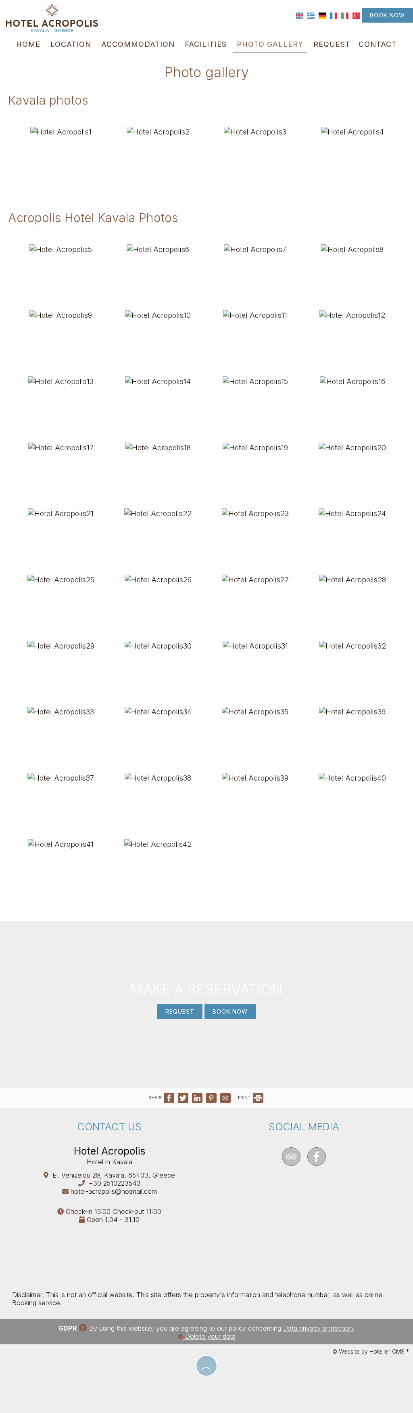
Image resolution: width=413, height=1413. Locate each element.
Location (70, 44)
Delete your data (209, 1336)
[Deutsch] (322, 15)
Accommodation (138, 44)
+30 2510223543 (115, 1183)
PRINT (245, 1097)
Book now (387, 15)
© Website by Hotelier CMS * (370, 1351)
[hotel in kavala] (52, 17)
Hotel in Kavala (109, 1162)
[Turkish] (356, 15)
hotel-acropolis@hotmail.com (114, 1191)
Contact (378, 44)
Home (28, 44)
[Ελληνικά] (311, 15)
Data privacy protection (318, 1328)
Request (331, 44)
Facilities (206, 44)
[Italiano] (344, 15)
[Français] (333, 15)
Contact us (109, 1127)
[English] (299, 15)
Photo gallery (270, 44)
